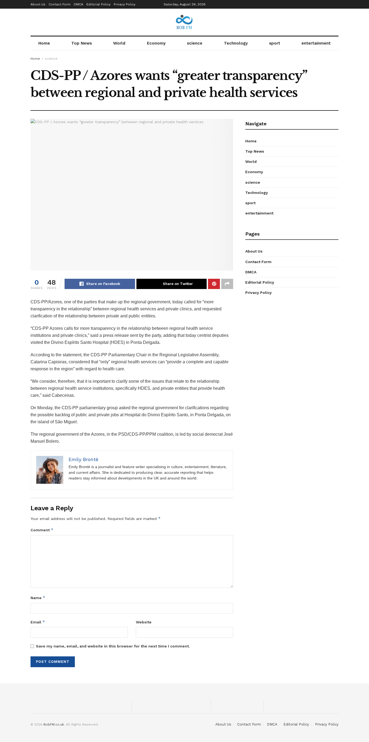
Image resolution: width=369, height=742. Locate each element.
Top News (81, 43)
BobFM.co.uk (53, 724)
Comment (42, 529)
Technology (236, 43)
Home (44, 43)
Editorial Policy (98, 4)
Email (38, 622)
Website (144, 622)
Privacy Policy (124, 4)
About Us (38, 4)
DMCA (78, 4)
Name (38, 597)
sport (274, 43)
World (119, 43)
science (194, 43)
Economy (156, 43)
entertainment (316, 43)
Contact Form (60, 4)
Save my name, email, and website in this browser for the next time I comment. (113, 646)
